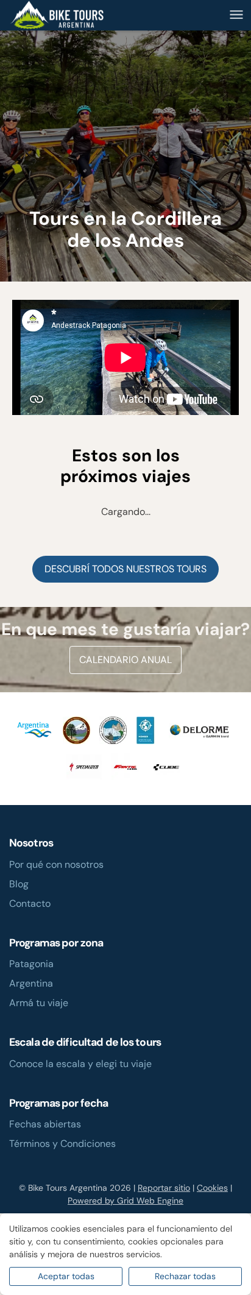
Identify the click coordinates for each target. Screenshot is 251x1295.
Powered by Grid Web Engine (125, 1200)
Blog (19, 884)
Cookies (212, 1187)
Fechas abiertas (45, 1124)
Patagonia (31, 963)
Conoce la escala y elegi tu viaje (80, 1063)
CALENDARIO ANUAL (125, 659)
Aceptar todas (66, 1276)
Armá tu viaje (38, 1002)
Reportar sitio (164, 1187)
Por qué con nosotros (56, 864)
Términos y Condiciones (62, 1143)
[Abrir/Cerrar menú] (236, 14)
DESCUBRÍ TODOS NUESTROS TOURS (125, 568)
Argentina (31, 983)
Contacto (30, 903)
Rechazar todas (185, 1276)
